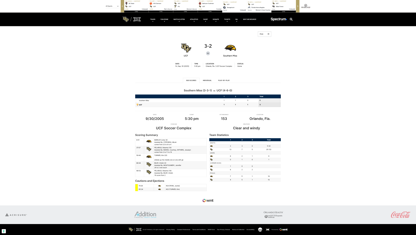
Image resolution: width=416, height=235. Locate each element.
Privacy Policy (170, 229)
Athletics (194, 19)
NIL (236, 19)
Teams (152, 19)
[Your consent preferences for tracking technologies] (4, 231)
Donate (216, 19)
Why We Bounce (249, 19)
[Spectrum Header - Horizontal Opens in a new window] (279, 19)
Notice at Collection (238, 229)
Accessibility (250, 229)
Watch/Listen (179, 19)
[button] (122, 6)
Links (136, 11)
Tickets (227, 19)
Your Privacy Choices (223, 229)
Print (261, 34)
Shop (205, 19)
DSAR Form (211, 229)
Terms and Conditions (199, 229)
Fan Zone (164, 19)
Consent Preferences (183, 229)
